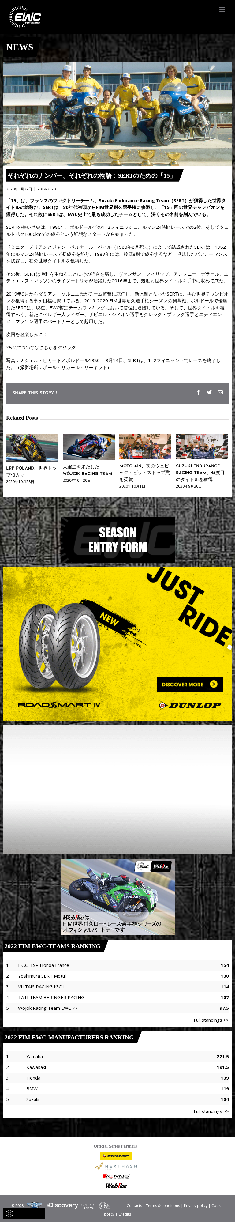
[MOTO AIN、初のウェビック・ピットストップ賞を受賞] (145, 437)
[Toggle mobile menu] (222, 9)
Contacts (134, 1205)
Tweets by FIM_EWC (25, 1125)
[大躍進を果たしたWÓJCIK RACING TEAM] (89, 437)
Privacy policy (195, 1205)
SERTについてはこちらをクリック (41, 347)
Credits (124, 1214)
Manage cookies (27, 1213)
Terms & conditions (163, 1205)
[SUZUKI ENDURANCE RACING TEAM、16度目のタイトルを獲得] (202, 437)
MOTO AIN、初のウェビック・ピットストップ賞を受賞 (144, 472)
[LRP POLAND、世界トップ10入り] (32, 437)
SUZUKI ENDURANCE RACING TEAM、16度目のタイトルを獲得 (200, 472)
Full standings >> (211, 1020)
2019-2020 (46, 189)
